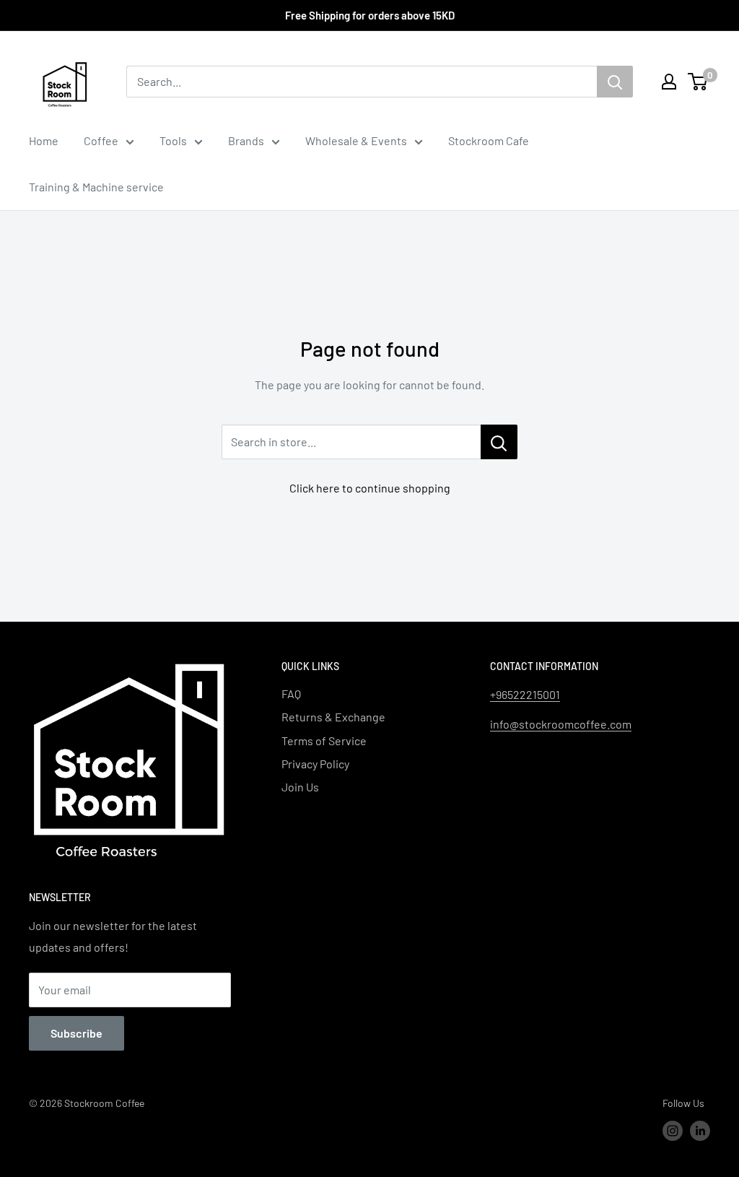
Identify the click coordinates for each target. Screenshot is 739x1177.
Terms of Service (324, 740)
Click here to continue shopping (369, 488)
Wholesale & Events (356, 140)
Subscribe (76, 1033)
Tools (173, 140)
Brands (246, 140)
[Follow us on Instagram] (673, 1131)
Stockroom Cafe (488, 140)
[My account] (669, 82)
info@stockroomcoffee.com (560, 724)
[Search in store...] (499, 442)
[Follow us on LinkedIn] (700, 1131)
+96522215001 (525, 694)
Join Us (300, 787)
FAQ (291, 693)
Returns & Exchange (333, 717)
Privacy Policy (315, 763)
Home (43, 140)
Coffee (101, 140)
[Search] (615, 81)
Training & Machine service (96, 187)
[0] (698, 81)
